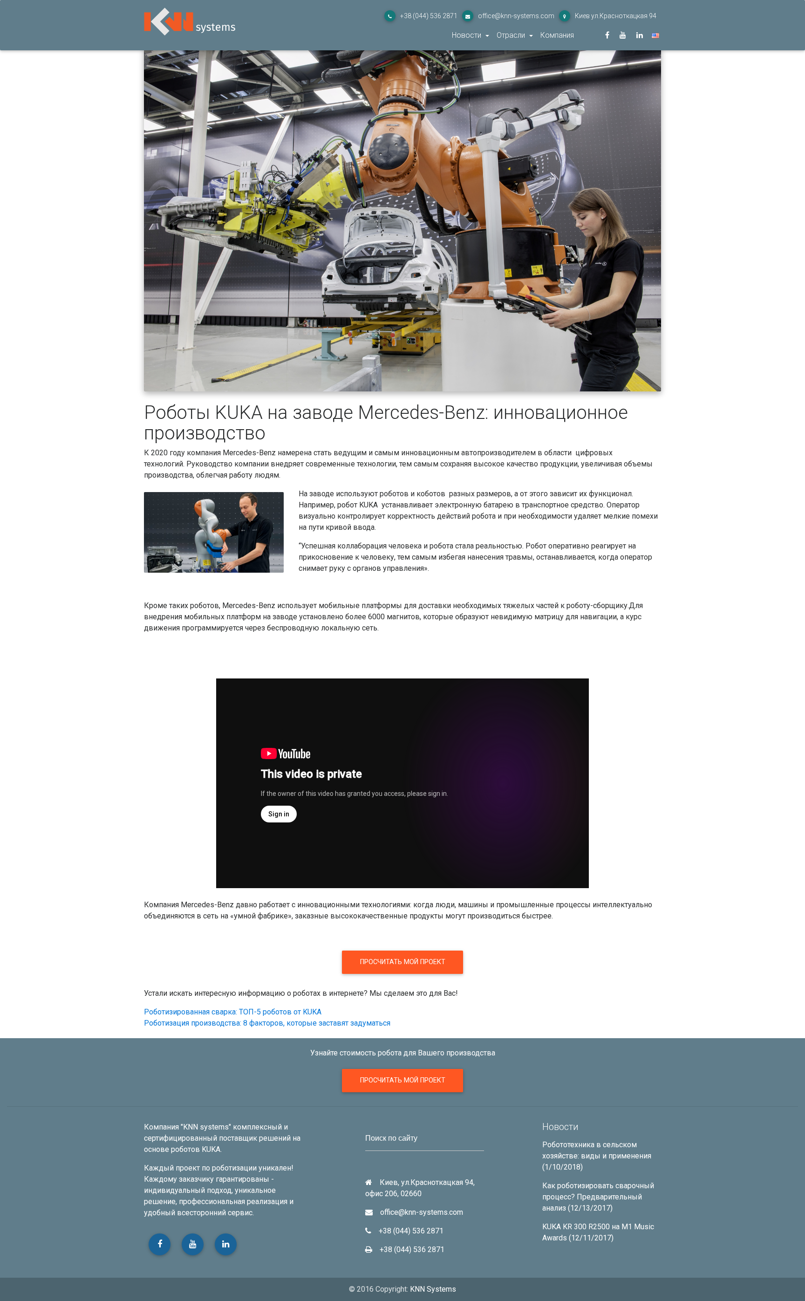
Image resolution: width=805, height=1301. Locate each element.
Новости (467, 35)
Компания (557, 35)
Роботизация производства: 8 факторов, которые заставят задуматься (267, 1023)
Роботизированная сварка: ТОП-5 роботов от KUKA (232, 1011)
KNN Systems (433, 1289)
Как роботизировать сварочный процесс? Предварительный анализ (598, 1196)
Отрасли (512, 35)
